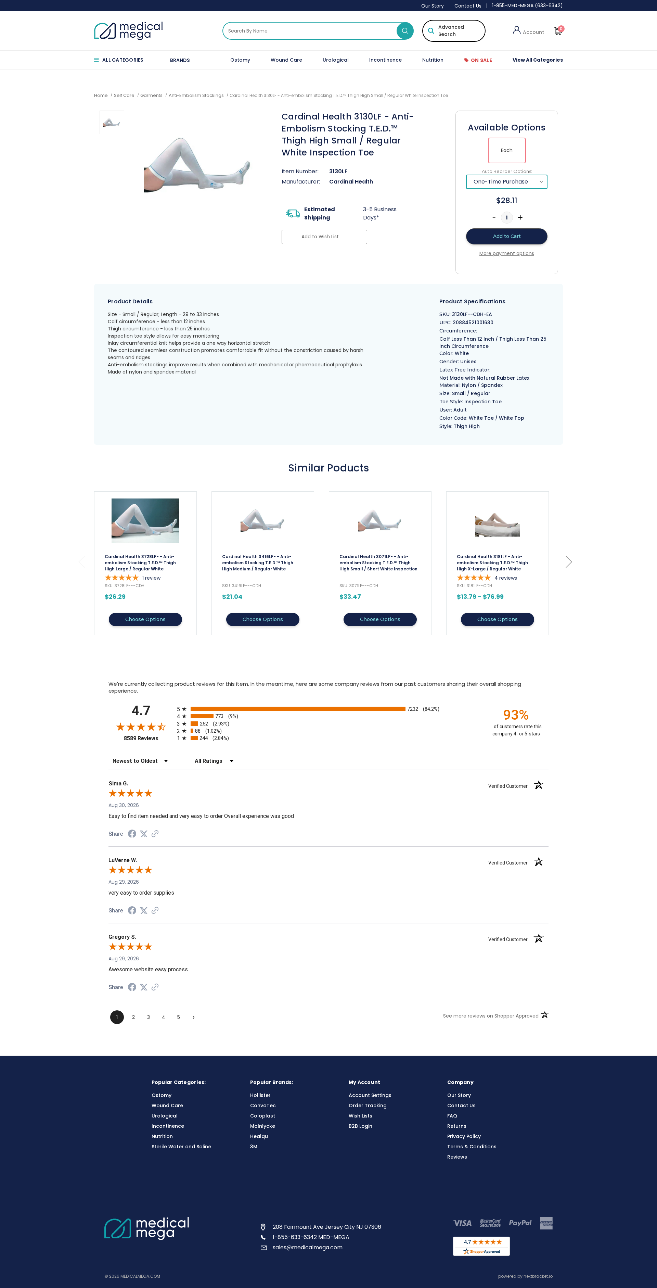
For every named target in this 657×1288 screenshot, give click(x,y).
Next (569, 561)
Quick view (145, 563)
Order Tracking (368, 1105)
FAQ (452, 1115)
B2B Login (360, 1126)
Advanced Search (451, 31)
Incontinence (385, 59)
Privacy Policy (464, 1136)
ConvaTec (263, 1105)
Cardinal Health (351, 182)
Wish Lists (360, 1115)
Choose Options (145, 619)
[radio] (328, 709)
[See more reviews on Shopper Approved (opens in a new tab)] (155, 834)
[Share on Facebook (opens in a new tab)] (132, 834)
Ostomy (240, 59)
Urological (336, 59)
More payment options (506, 253)
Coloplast (262, 1115)
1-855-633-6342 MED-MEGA (311, 1237)
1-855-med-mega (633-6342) (527, 5)
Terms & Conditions (472, 1146)
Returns (456, 1126)
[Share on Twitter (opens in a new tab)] (144, 834)
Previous (81, 561)
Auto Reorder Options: (507, 171)
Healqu (259, 1136)
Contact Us (467, 5)
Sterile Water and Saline (181, 1146)
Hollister (260, 1095)
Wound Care (286, 59)
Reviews (457, 1156)
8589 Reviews (148, 738)
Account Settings (370, 1095)
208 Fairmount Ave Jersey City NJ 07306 (327, 1227)
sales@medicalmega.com (308, 1247)
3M (253, 1146)
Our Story (432, 5)
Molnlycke (262, 1126)
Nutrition (432, 59)
